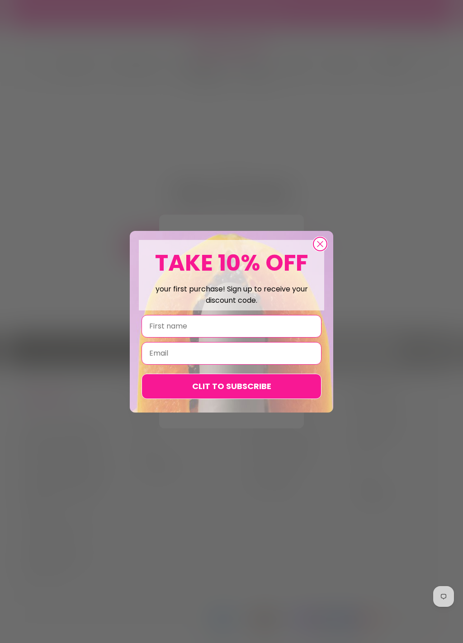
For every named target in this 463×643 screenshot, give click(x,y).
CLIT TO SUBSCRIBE (231, 386)
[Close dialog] (320, 244)
